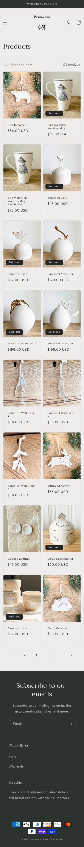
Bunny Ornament (59, 486)
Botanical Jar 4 (57, 198)
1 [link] (13, 655)
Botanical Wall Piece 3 (21, 487)
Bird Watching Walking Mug (57, 126)
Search (14, 757)
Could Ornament (59, 628)
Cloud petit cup (18, 628)
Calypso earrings (19, 559)
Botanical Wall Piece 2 (61, 414)
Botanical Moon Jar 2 (22, 343)
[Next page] (71, 655)
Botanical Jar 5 (18, 274)
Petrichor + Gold (37, 839)
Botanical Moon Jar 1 (62, 274)
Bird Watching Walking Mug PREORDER (17, 201)
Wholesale (16, 766)
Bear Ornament (18, 125)
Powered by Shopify (53, 839)
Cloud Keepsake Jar (60, 559)
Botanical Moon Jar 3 (62, 343)
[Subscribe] (70, 724)
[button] (5, 22)
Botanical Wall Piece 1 (21, 414)
